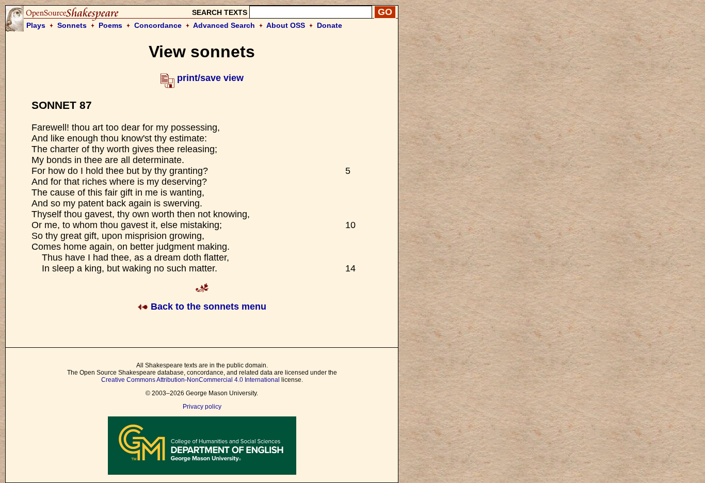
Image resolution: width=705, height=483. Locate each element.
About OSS (285, 25)
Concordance (158, 25)
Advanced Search (224, 25)
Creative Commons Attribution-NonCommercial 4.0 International (190, 379)
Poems (110, 25)
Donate (329, 25)
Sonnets (72, 25)
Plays (35, 25)
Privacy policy (202, 406)
